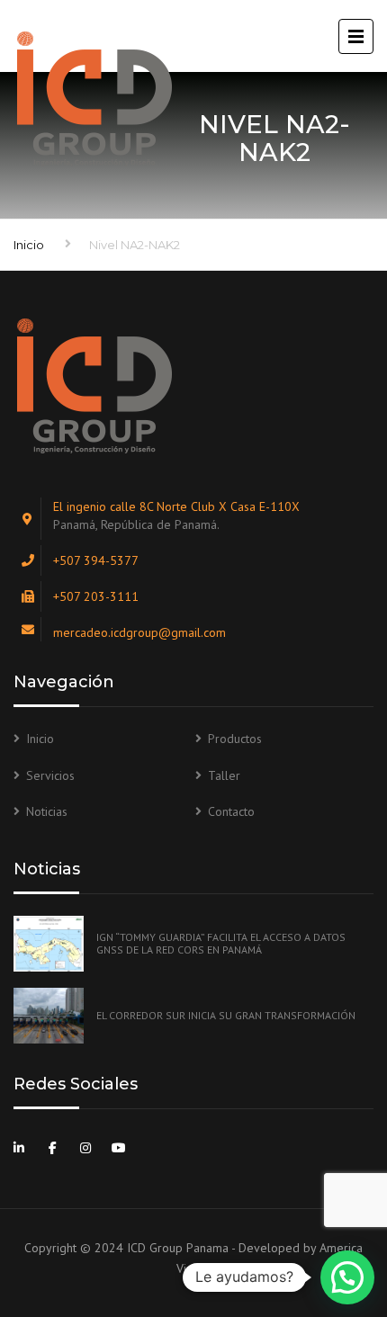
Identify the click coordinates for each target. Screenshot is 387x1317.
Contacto (231, 811)
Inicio (29, 244)
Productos (235, 738)
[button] (347, 1277)
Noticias (47, 811)
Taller (224, 775)
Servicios (50, 775)
